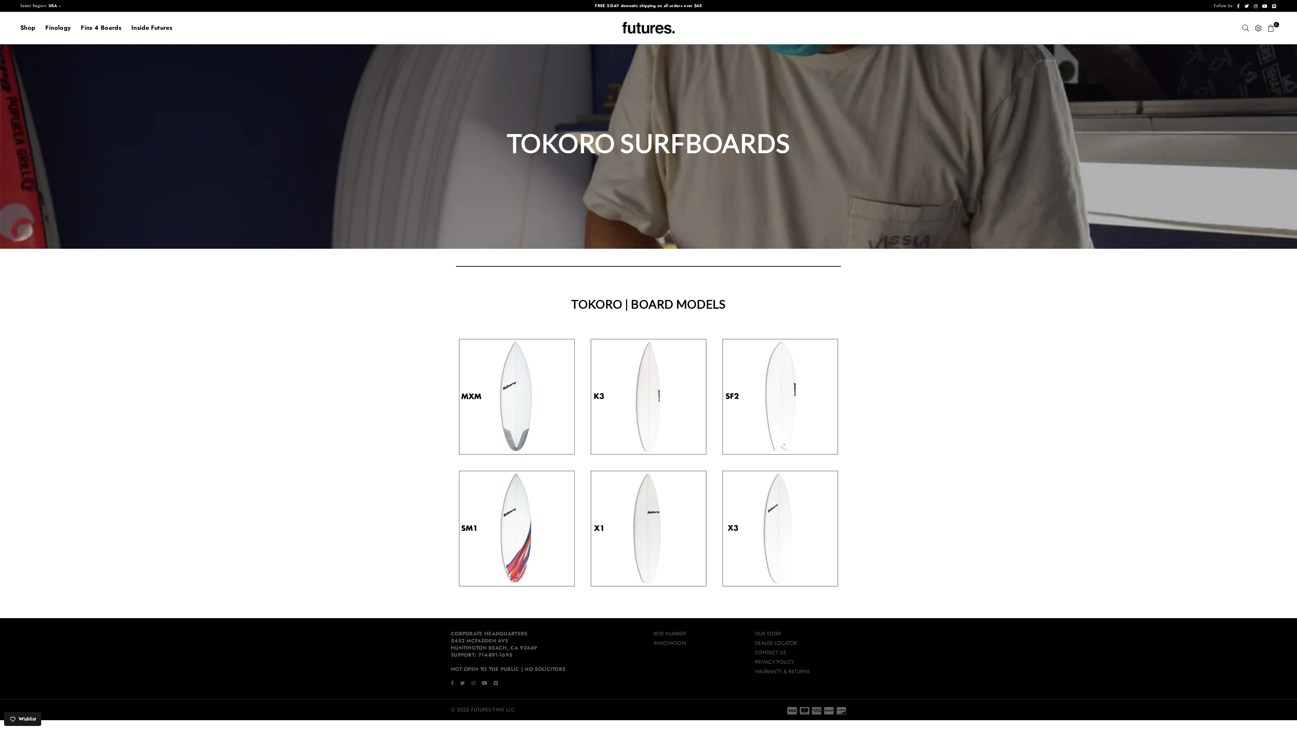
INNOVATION (670, 643)
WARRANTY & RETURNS (782, 671)
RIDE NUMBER (670, 633)
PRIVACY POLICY (774, 662)
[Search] (1245, 28)
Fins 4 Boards (101, 27)
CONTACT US (770, 652)
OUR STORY (768, 633)
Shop (27, 27)
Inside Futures (151, 27)
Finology (58, 27)
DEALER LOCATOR (776, 643)
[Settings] (1258, 28)
